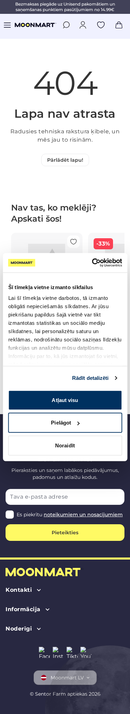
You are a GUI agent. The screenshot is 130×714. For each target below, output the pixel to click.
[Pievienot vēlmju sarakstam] (101, 25)
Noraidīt (65, 445)
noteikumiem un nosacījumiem (83, 514)
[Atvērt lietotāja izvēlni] (83, 25)
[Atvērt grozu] (119, 25)
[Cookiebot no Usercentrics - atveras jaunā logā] (92, 262)
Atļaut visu (65, 400)
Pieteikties (65, 532)
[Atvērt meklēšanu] (66, 25)
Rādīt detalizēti (90, 378)
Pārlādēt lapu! (65, 160)
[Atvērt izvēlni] (7, 25)
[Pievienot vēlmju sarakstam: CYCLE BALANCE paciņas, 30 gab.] (73, 241)
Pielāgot (61, 423)
